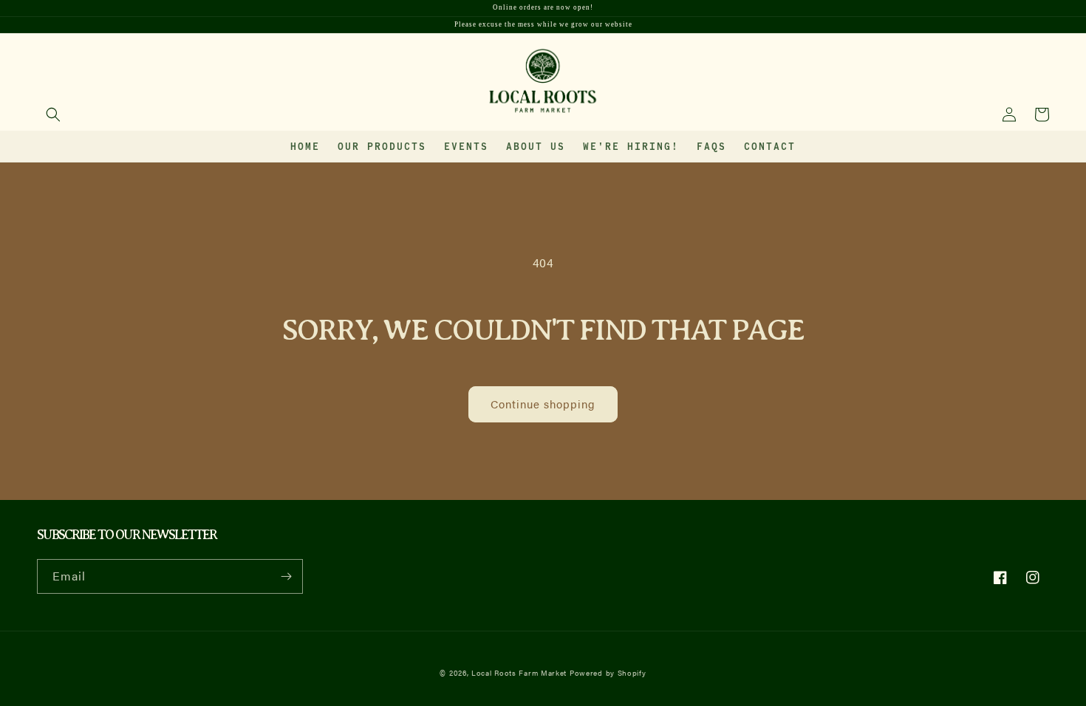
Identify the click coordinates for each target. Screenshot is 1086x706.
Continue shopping (543, 403)
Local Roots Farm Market (519, 673)
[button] (53, 114)
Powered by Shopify (608, 673)
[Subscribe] (286, 576)
